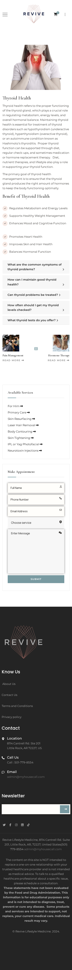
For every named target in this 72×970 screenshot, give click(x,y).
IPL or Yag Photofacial (24, 444)
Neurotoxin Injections (23, 450)
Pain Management (13, 355)
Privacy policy (11, 717)
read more (11, 360)
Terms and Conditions (17, 706)
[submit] (64, 809)
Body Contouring (20, 431)
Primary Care (17, 412)
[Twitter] (4, 824)
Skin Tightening (19, 438)
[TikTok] (28, 824)
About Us (8, 684)
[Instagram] (16, 824)
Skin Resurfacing (20, 418)
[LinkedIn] (22, 824)
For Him (14, 406)
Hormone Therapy (58, 355)
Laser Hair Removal (22, 425)
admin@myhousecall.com (43, 849)
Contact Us (9, 695)
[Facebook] (10, 824)
